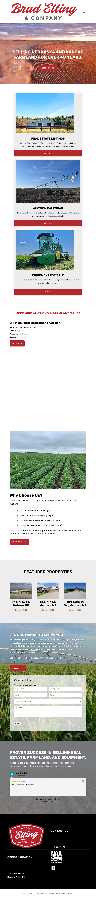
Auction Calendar (48, 208)
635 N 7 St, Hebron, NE (48, 603)
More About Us (19, 542)
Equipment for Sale (48, 275)
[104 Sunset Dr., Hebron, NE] (75, 591)
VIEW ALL (48, 153)
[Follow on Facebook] (53, 868)
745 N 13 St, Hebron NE (21, 603)
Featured (18, 610)
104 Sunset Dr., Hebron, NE (75, 603)
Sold (25, 610)
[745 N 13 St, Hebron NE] (21, 591)
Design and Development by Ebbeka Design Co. (57, 893)
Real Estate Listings (48, 138)
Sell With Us (48, 68)
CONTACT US (17, 668)
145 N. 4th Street (15, 873)
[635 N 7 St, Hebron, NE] (48, 591)
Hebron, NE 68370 (16, 877)
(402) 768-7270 (58, 847)
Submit (17, 724)
